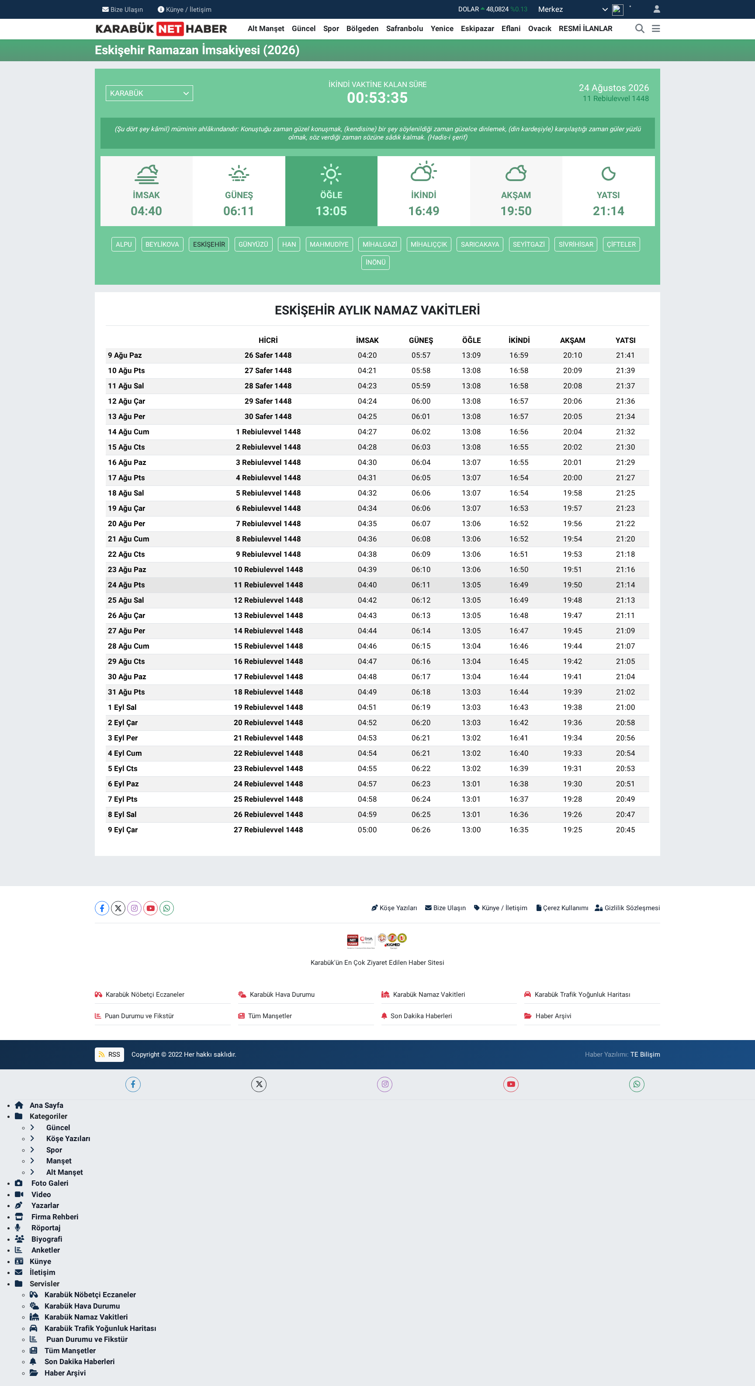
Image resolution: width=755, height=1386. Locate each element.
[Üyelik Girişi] (653, 9)
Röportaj (45, 1227)
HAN (289, 244)
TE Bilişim (645, 1054)
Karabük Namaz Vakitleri (429, 994)
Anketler (45, 1250)
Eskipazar (477, 28)
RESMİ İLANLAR (586, 28)
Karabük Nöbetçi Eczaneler (145, 994)
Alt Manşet (266, 28)
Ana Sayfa (46, 1105)
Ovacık (539, 28)
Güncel (304, 28)
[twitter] (259, 1084)
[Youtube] (150, 908)
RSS (113, 1054)
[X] (118, 908)
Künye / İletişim (188, 9)
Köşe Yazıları (398, 908)
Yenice (442, 28)
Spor (331, 28)
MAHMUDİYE (329, 244)
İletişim (42, 1272)
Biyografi (46, 1239)
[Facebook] (102, 908)
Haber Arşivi (553, 1016)
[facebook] (133, 1084)
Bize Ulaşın (127, 9)
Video (40, 1194)
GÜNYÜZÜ (253, 244)
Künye (40, 1261)
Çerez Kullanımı (566, 908)
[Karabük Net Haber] (162, 28)
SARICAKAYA (480, 244)
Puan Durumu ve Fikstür (139, 1016)
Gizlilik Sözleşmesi (632, 908)
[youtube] (511, 1084)
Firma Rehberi (54, 1216)
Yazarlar (44, 1205)
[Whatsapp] (166, 908)
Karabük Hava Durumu (282, 994)
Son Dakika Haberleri (421, 1016)
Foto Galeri (49, 1183)
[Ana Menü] (656, 29)
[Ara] (640, 29)
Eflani (511, 28)
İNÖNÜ (376, 262)
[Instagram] (134, 908)
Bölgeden (362, 28)
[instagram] (384, 1084)
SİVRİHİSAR (576, 244)
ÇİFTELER (621, 244)
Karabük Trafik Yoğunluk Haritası (582, 994)
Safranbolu (404, 28)
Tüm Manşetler (270, 1016)
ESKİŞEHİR (209, 244)
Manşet (58, 1160)
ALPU (124, 244)
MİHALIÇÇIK (429, 244)
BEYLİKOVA (162, 244)
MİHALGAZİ (380, 244)
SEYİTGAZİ (529, 244)
